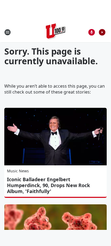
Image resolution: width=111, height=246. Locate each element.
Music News (18, 170)
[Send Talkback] (91, 32)
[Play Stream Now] (102, 32)
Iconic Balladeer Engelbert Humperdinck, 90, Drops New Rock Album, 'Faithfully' (48, 185)
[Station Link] (55, 32)
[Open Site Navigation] (7, 32)
